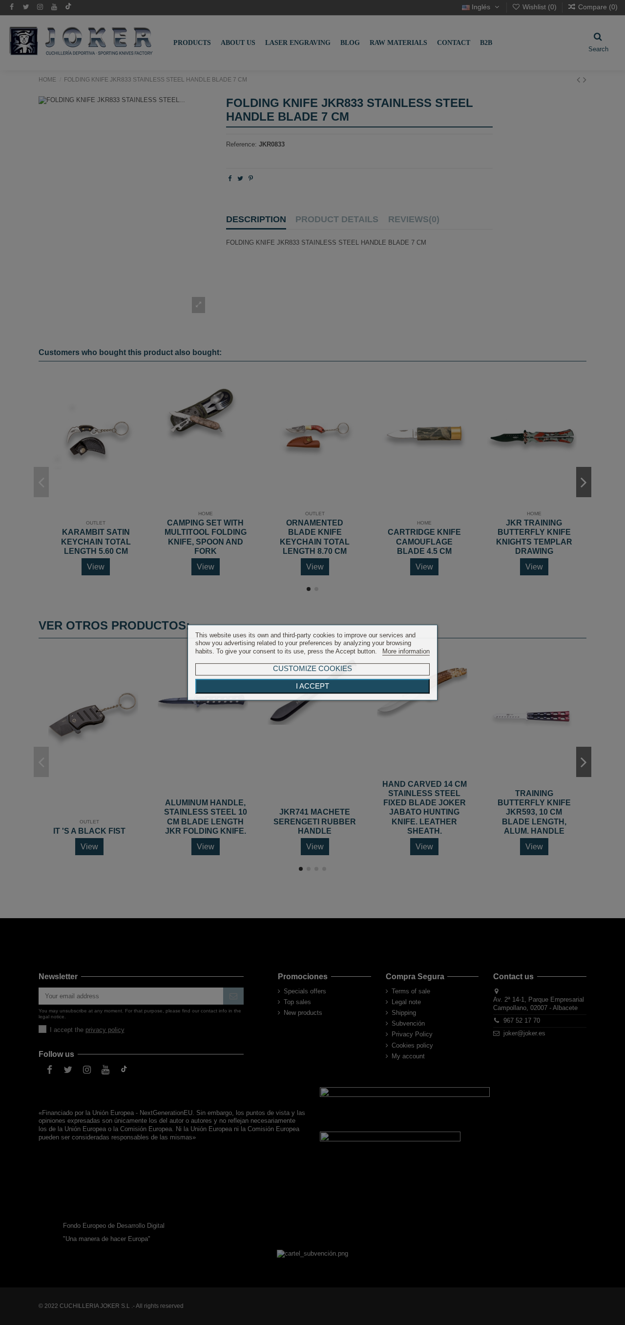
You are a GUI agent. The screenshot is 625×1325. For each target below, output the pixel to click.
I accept (312, 686)
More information (406, 651)
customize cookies (312, 668)
